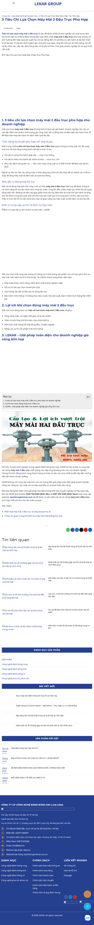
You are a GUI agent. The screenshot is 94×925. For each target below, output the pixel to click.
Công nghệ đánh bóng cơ (13, 673)
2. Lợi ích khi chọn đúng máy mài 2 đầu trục (21, 403)
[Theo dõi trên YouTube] (75, 897)
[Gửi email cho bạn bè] (81, 530)
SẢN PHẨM (7, 659)
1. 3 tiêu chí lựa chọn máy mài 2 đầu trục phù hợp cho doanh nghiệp (32, 400)
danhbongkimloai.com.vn (22, 497)
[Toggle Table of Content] (87, 397)
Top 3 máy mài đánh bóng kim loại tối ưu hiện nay (36, 696)
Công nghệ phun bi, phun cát (15, 678)
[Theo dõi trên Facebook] (66, 897)
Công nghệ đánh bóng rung (15, 664)
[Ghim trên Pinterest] (86, 530)
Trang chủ (6, 16)
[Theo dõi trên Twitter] (71, 897)
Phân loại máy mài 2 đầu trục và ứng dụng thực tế (27, 511)
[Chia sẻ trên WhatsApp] (68, 530)
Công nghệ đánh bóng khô (14, 669)
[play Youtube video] (47, 436)
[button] (3, 5)
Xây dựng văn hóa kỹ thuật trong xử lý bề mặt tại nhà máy (39, 716)
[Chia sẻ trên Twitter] (77, 530)
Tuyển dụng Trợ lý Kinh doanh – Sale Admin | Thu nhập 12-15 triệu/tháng (46, 706)
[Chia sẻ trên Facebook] (72, 530)
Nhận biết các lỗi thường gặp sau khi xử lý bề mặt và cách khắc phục (44, 725)
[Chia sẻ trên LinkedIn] (90, 530)
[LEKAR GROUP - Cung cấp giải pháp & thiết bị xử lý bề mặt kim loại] (47, 5)
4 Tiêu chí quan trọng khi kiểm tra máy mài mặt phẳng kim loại (33, 516)
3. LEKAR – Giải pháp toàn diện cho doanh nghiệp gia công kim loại (31, 406)
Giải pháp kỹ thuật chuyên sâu (24, 16)
